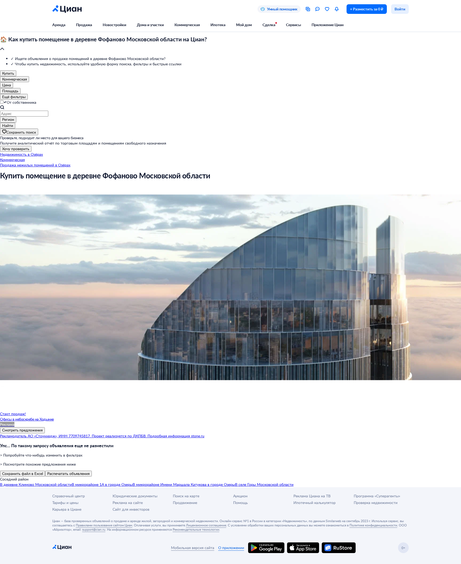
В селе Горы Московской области (264, 484)
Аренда (58, 24)
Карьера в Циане (66, 509)
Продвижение (185, 502)
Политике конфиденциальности (373, 525)
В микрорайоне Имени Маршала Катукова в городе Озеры (184, 484)
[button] (230, 44)
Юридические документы (135, 495)
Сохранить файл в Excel (22, 473)
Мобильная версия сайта (192, 547)
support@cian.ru (93, 529)
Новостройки (114, 24)
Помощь (240, 502)
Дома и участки (150, 24)
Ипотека (217, 24)
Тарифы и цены (65, 502)
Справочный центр (68, 495)
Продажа (84, 24)
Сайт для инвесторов (131, 509)
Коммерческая (187, 24)
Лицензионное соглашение (206, 525)
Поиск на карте (186, 495)
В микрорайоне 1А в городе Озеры (102, 484)
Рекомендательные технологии (196, 529)
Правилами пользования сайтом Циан (104, 525)
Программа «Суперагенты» (377, 495)
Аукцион (240, 495)
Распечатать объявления (68, 473)
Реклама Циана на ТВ (312, 495)
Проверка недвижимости (376, 502)
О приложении (231, 547)
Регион (8, 119)
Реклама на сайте (128, 502)
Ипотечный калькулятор (314, 502)
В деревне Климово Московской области (36, 484)
